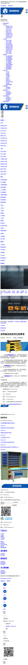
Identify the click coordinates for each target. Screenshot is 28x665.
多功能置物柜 (9, 56)
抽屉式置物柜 (9, 64)
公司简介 (8, 97)
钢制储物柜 (8, 66)
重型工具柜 (8, 50)
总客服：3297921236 (11, 626)
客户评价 (8, 88)
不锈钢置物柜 (9, 58)
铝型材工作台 (9, 34)
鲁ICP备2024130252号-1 (6, 578)
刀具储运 (8, 76)
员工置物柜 (8, 57)
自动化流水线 (9, 81)
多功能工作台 (9, 33)
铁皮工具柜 (8, 53)
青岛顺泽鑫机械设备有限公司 (14, 404)
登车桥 (7, 83)
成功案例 (5, 85)
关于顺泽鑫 (3, 5)
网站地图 (10, 5)
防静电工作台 (9, 26)
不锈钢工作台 (9, 27)
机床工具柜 (8, 51)
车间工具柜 (8, 40)
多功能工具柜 (9, 49)
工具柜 (5, 39)
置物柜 (5, 54)
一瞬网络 (8, 581)
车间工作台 (8, 30)
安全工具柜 (8, 41)
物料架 (7, 78)
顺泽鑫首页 (6, 23)
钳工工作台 (8, 29)
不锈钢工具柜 (9, 44)
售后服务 (8, 100)
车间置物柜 (8, 63)
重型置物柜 (8, 67)
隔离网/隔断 (9, 84)
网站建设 (3, 581)
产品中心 (5, 70)
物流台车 (8, 80)
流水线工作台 (9, 36)
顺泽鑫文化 (8, 98)
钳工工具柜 (8, 43)
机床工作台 (8, 37)
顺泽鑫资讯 (8, 93)
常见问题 (8, 94)
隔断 (18, 292)
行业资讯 (8, 91)
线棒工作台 (8, 31)
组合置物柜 (8, 60)
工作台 (5, 24)
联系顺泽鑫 (6, 101)
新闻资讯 (5, 90)
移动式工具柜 (9, 46)
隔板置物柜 (8, 68)
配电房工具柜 (9, 47)
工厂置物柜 (8, 61)
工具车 (7, 77)
